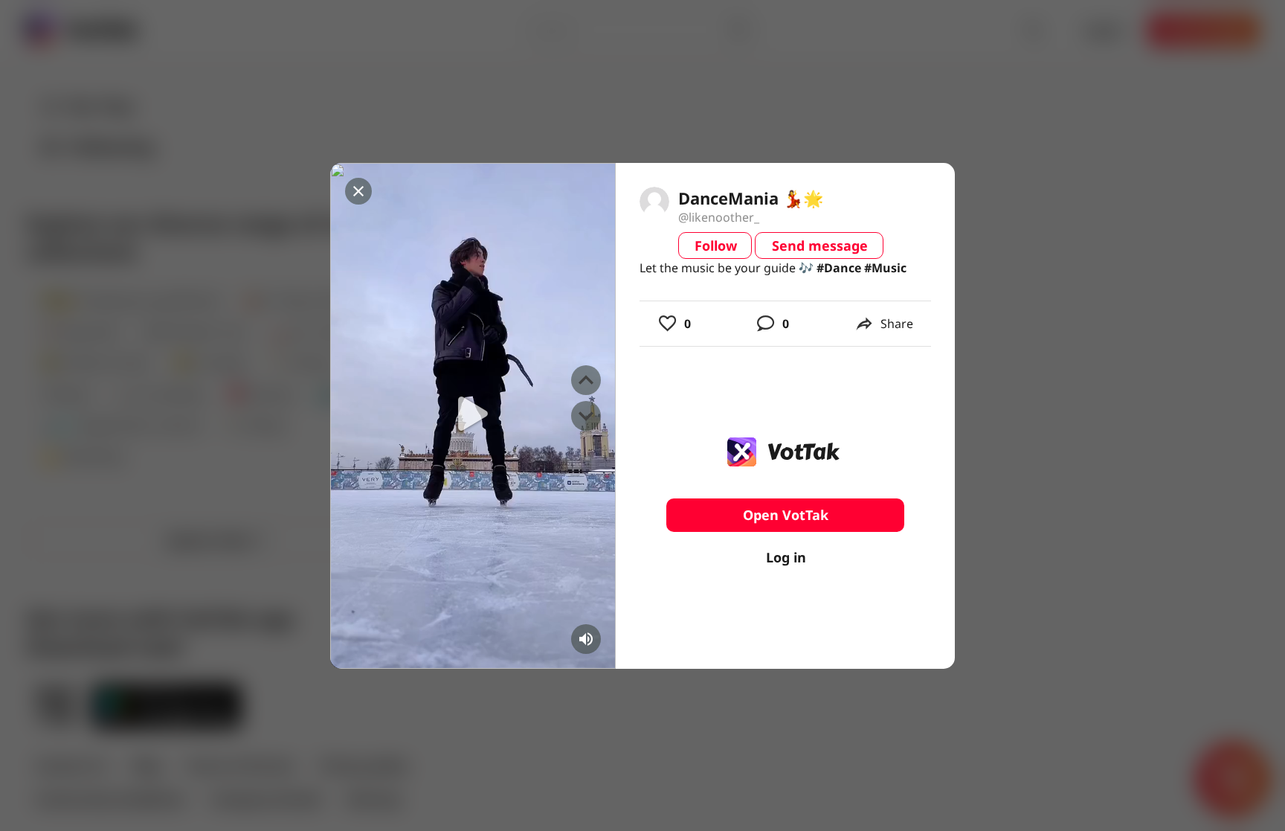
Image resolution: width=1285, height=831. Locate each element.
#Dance (839, 268)
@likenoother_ (718, 217)
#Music (885, 268)
